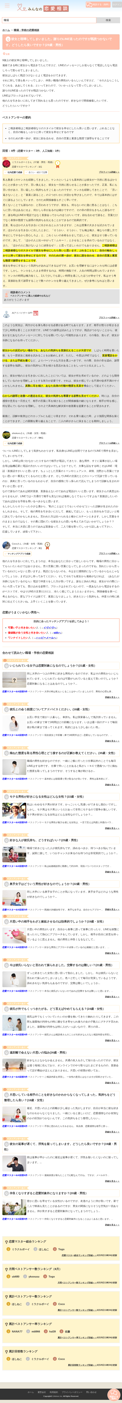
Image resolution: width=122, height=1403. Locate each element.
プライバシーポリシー (72, 1392)
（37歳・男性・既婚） (33, 162)
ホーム (31, 1392)
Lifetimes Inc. (58, 1396)
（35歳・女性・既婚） (29, 433)
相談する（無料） (102, 4)
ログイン (117, 4)
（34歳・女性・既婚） (28, 543)
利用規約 (54, 1392)
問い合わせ (91, 1392)
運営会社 (42, 1392)
